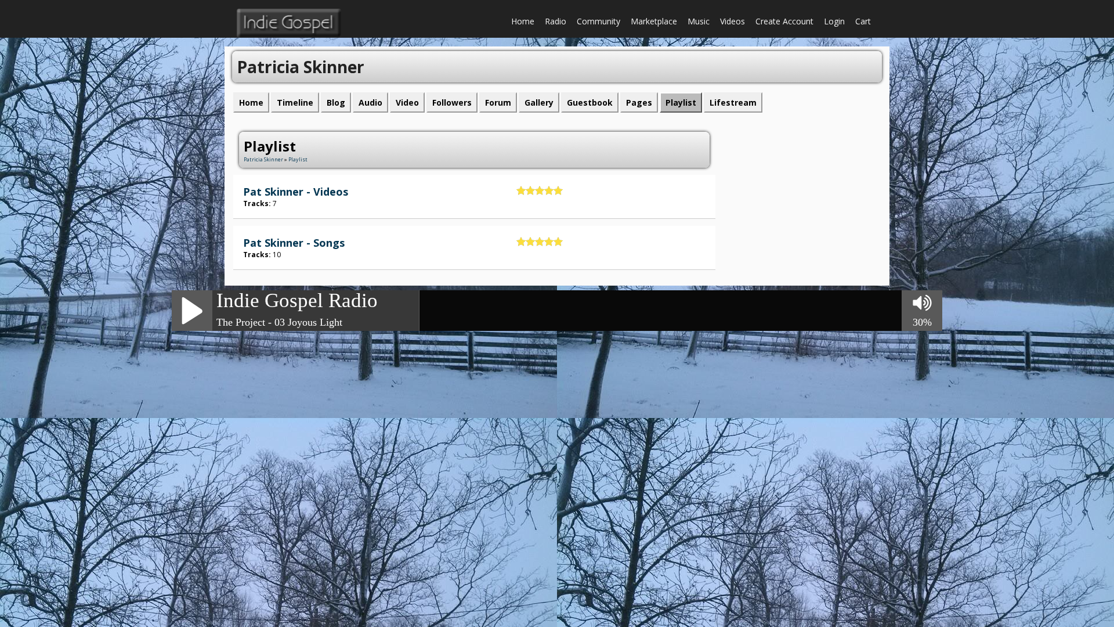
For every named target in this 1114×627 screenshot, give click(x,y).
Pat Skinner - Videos (295, 192)
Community (598, 21)
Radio (555, 21)
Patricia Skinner (263, 159)
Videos (732, 21)
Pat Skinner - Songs (294, 243)
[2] (525, 190)
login (834, 21)
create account (784, 21)
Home (522, 21)
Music (699, 21)
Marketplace (654, 21)
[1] (521, 190)
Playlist (298, 159)
